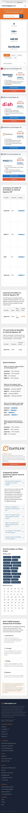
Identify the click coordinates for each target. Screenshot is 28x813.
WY (12, 610)
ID (4, 594)
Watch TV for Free (5, 761)
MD (12, 597)
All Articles (3, 756)
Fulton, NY (14, 571)
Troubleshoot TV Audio (6, 777)
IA (14, 594)
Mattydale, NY (14, 568)
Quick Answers (8, 57)
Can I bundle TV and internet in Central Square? (13, 531)
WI (8, 610)
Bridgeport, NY (16, 565)
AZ (11, 588)
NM (8, 602)
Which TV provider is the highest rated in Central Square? (12, 524)
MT (12, 599)
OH (22, 602)
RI (15, 605)
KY (21, 594)
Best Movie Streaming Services (8, 743)
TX (8, 608)
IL (7, 594)
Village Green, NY (8, 576)
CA (18, 588)
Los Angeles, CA (5, 729)
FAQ (15, 57)
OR (8, 605)
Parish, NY (15, 560)
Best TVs (3, 770)
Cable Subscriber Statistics (7, 786)
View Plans (14, 91)
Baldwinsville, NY (8, 565)
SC (18, 605)
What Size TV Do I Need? (7, 772)
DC (11, 591)
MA (15, 597)
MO (8, 599)
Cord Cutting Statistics (6, 794)
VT (15, 608)
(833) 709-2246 (14, 176)
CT (4, 591)
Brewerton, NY (7, 557)
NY (11, 602)
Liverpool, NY (7, 571)
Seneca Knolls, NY (16, 574)
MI (19, 597)
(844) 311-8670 (14, 118)
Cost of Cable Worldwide (7, 789)
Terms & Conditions (9, 720)
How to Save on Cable (6, 758)
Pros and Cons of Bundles (7, 750)
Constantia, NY (7, 560)
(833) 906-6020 (14, 148)
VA (19, 608)
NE (16, 599)
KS (17, 594)
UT (11, 608)
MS (4, 599)
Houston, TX (4, 731)
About (2, 799)
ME (8, 597)
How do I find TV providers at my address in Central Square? (13, 482)
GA (18, 591)
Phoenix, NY (6, 562)
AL (4, 588)
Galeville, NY (16, 576)
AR (15, 588)
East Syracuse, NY (16, 582)
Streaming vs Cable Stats (7, 745)
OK (4, 605)
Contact (3, 802)
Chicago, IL (4, 726)
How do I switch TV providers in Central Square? (13, 537)
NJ (4, 602)
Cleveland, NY (7, 574)
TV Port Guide (4, 780)
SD (22, 605)
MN (23, 597)
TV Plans (7, 55)
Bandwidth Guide (5, 775)
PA (11, 605)
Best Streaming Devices (7, 748)
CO (22, 588)
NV (19, 599)
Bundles (20, 55)
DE (8, 591)
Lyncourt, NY (15, 579)
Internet (13, 55)
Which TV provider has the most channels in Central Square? (12, 516)
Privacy (2, 720)
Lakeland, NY (7, 579)
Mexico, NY (6, 568)
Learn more (19, 2)
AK (8, 588)
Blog (2, 804)
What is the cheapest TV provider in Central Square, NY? (12, 508)
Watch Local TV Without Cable (8, 768)
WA (22, 608)
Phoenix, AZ (4, 736)
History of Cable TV (5, 791)
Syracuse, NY (7, 582)
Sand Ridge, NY (16, 557)
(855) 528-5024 (14, 87)
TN (4, 608)
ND (19, 602)
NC (15, 602)
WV (4, 610)
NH (23, 599)
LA (4, 597)
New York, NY (4, 734)
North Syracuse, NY (15, 562)
